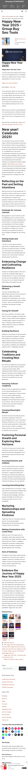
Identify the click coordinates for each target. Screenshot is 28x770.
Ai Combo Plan (18, 6)
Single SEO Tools (6, 709)
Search (4, 665)
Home (3, 16)
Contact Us (5, 720)
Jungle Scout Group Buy (8, 679)
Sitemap (4, 706)
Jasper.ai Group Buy (7, 682)
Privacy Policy (6, 714)
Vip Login (4, 704)
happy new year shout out (9, 649)
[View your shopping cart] (22, 11)
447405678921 (18, 1)
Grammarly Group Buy (8, 684)
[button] (26, 11)
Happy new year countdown (10, 83)
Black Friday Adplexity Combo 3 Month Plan (16, 765)
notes (15, 422)
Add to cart (25, 768)
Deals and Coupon (9, 642)
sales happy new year (8, 653)
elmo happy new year (12, 16)
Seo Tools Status (6, 712)
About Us (4, 698)
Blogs (3, 701)
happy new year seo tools (18, 646)
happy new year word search (16, 651)
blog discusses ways (15, 164)
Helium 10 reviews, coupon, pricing (13, 659)
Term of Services (6, 717)
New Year (12, 87)
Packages (4, 696)
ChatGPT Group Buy (7, 687)
